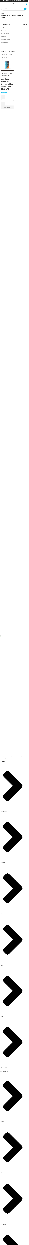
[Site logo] (14, 4)
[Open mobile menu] (1, 4)
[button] (7, 107)
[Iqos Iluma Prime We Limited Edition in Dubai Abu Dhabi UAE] (7, 64)
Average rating (5, 33)
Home (2, 13)
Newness (3, 36)
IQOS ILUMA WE (5, 57)
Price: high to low (5, 42)
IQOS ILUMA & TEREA (6, 54)
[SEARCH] (25, 9)
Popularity (4, 31)
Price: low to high (5, 39)
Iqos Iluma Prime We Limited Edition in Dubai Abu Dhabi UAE (7, 84)
